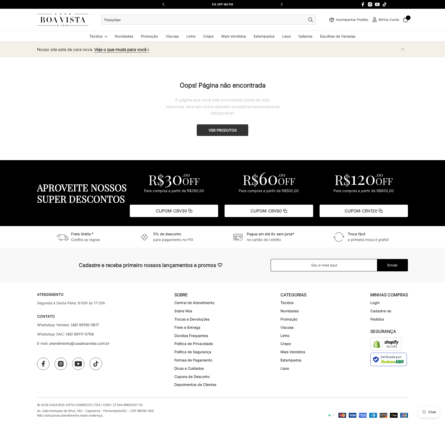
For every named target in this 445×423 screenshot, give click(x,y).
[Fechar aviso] (403, 49)
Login (375, 302)
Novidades (124, 36)
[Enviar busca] (312, 19)
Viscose (172, 36)
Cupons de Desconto (192, 376)
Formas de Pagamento (193, 360)
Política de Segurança (192, 352)
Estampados (264, 36)
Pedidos (377, 319)
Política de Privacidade (193, 343)
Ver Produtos (223, 130)
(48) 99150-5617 (85, 325)
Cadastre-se (380, 311)
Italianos (305, 36)
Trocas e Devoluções (191, 319)
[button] (281, 4)
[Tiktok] (384, 4)
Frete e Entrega (187, 327)
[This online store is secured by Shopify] (385, 344)
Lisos (286, 36)
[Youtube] (377, 4)
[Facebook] (363, 4)
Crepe (208, 36)
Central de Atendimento (194, 302)
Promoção (149, 36)
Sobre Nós (183, 311)
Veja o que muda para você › (121, 49)
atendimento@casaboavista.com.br (79, 343)
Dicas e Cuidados (189, 368)
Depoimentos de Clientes (195, 384)
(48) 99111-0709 (80, 334)
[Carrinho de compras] (405, 20)
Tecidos (95, 36)
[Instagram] (370, 4)
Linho (190, 36)
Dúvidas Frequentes (191, 335)
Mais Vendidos (233, 36)
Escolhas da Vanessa (337, 36)
